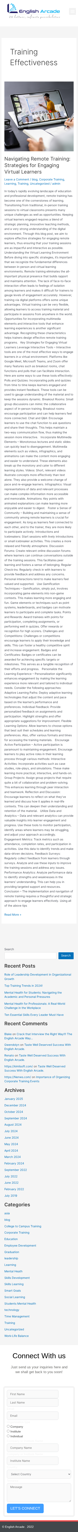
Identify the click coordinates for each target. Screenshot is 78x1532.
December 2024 (15, 1105)
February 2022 (14, 1189)
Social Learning (14, 1297)
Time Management (17, 1316)
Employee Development (20, 1245)
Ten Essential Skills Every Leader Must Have (34, 1014)
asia (7, 1213)
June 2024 (11, 1137)
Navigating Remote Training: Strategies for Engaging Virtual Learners (37, 165)
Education (11, 1239)
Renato (9, 1055)
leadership (11, 1258)
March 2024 (12, 1157)
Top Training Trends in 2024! (23, 985)
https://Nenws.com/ (17, 1077)
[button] (72, 11)
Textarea (12, 1480)
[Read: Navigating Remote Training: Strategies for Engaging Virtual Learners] (39, 116)
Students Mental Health (20, 1303)
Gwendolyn (11, 1044)
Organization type (18, 1422)
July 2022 (10, 1176)
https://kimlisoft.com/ (18, 1066)
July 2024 (11, 1131)
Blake (8, 1034)
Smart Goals (12, 1290)
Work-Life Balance (16, 1336)
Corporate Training (51, 179)
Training (23, 183)
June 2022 (11, 1182)
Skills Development (17, 1277)
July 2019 (10, 1195)
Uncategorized (40, 183)
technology (11, 1310)
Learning (10, 183)
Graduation (11, 1252)
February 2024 (14, 1163)
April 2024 (11, 1150)
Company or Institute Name (25, 1441)
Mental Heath (13, 1271)
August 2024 (13, 1124)
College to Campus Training (22, 1226)
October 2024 (13, 1111)
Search (9, 949)
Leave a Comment (16, 179)
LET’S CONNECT (25, 1508)
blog (34, 179)
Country (12, 1467)
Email (10, 1408)
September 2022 (15, 1170)
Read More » (12, 914)
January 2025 (13, 1098)
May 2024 (11, 1144)
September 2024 (15, 1118)
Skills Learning (14, 1284)
